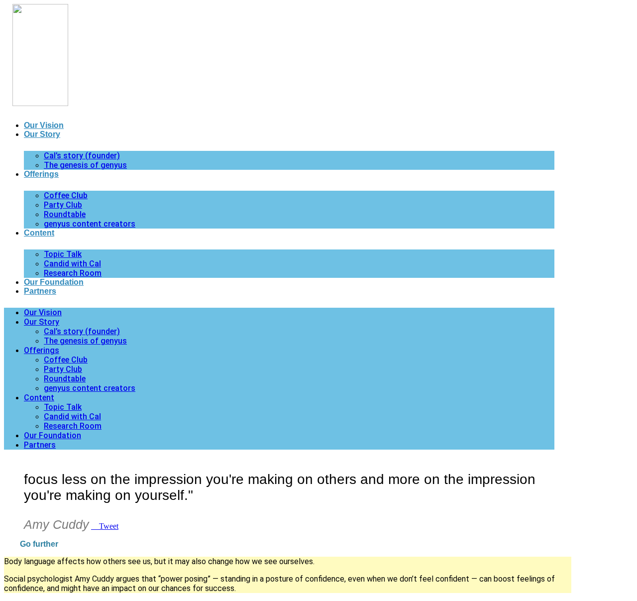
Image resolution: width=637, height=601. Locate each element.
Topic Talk (63, 254)
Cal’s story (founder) (82, 155)
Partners (40, 291)
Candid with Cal (72, 263)
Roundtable (65, 214)
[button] (287, 544)
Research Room (73, 273)
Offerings (41, 174)
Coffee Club (66, 195)
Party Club (63, 205)
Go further (39, 544)
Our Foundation (54, 282)
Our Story (42, 134)
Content (39, 233)
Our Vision (44, 125)
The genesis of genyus (85, 165)
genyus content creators (89, 224)
